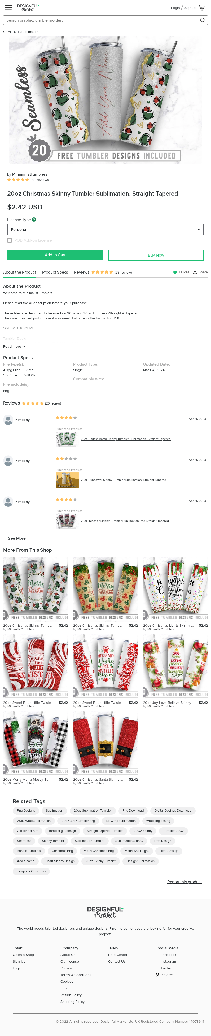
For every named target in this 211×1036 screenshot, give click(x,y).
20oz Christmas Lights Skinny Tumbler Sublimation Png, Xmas (171, 625)
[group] (105, 100)
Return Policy (71, 995)
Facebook (168, 955)
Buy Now (156, 255)
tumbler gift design (62, 831)
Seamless (24, 841)
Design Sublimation (141, 861)
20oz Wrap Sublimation (34, 821)
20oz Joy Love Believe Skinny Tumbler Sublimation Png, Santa (171, 702)
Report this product (184, 881)
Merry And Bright (137, 851)
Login (175, 8)
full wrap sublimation (121, 821)
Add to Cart (55, 255)
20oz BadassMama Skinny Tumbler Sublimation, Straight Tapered (126, 439)
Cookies (66, 981)
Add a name (25, 861)
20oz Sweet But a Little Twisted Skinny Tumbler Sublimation (31, 702)
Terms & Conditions (75, 975)
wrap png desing (158, 821)
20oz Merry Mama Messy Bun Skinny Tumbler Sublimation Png (31, 779)
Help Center (117, 955)
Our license (69, 961)
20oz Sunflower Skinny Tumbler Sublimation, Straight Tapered (123, 480)
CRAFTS (9, 32)
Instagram (168, 961)
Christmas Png (62, 851)
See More (16, 538)
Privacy (66, 968)
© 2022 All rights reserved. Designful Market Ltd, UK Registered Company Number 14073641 (130, 1021)
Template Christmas (31, 871)
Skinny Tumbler (53, 841)
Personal (19, 229)
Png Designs (26, 811)
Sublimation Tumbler (89, 841)
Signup (190, 8)
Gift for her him (27, 831)
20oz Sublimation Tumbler (93, 811)
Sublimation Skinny (129, 841)
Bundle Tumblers (29, 851)
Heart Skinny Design (60, 861)
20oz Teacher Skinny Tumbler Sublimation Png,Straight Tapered (125, 521)
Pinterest (168, 975)
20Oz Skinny (143, 831)
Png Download (133, 811)
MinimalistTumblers (27, 174)
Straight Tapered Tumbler (105, 831)
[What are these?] (34, 219)
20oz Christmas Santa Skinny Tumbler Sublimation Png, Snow (101, 779)
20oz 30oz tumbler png (78, 821)
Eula (63, 988)
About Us (67, 955)
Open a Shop (23, 955)
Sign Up (19, 961)
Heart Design (169, 851)
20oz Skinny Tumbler (100, 861)
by (18, 629)
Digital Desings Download (172, 811)
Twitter (166, 968)
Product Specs (55, 272)
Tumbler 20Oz (173, 831)
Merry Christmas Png (99, 851)
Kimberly (22, 420)
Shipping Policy (72, 1001)
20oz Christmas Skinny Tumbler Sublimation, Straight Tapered (31, 625)
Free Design (162, 841)
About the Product (19, 272)
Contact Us (117, 961)
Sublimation (29, 32)
